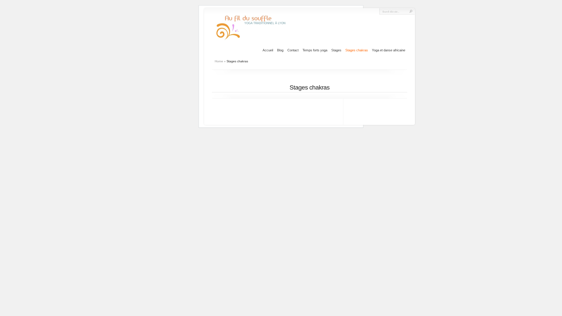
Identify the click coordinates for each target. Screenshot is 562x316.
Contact (293, 50)
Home (219, 61)
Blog (280, 50)
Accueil (268, 50)
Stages (336, 50)
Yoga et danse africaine (388, 50)
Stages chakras (356, 50)
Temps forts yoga (315, 50)
